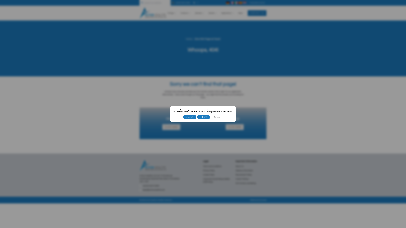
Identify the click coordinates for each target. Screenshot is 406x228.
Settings (217, 117)
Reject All (203, 117)
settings (229, 112)
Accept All (189, 117)
